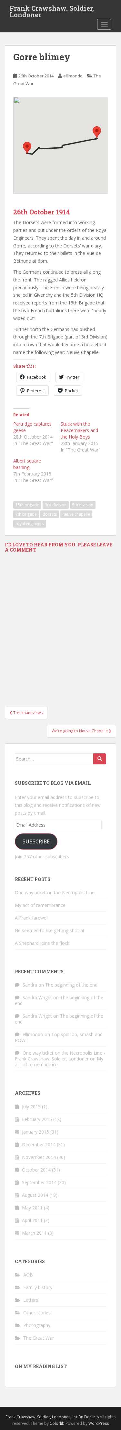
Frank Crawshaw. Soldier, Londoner (52, 10)
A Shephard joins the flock (42, 943)
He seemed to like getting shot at (50, 930)
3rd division (55, 505)
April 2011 (32, 1220)
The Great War (38, 1338)
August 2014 (35, 1195)
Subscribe (36, 841)
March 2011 (34, 1233)
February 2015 (37, 1119)
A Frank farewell (31, 918)
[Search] (99, 758)
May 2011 (32, 1208)
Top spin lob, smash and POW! (59, 1037)
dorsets (50, 514)
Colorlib (57, 1423)
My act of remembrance (40, 905)
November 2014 (39, 1157)
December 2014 (38, 1144)
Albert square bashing (27, 464)
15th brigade (27, 505)
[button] (97, 132)
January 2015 (35, 1132)
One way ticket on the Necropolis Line (55, 892)
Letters (30, 1300)
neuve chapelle (76, 514)
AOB (28, 1275)
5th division (82, 505)
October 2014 (36, 1170)
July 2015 (31, 1107)
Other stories (37, 1313)
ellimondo (73, 76)
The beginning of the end (71, 985)
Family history (37, 1287)
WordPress (98, 1423)
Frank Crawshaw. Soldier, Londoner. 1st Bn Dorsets (52, 1417)
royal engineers (29, 523)
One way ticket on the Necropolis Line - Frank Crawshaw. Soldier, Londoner (60, 1056)
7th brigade (26, 514)
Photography (36, 1325)
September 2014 (39, 1182)
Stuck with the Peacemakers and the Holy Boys (79, 430)
